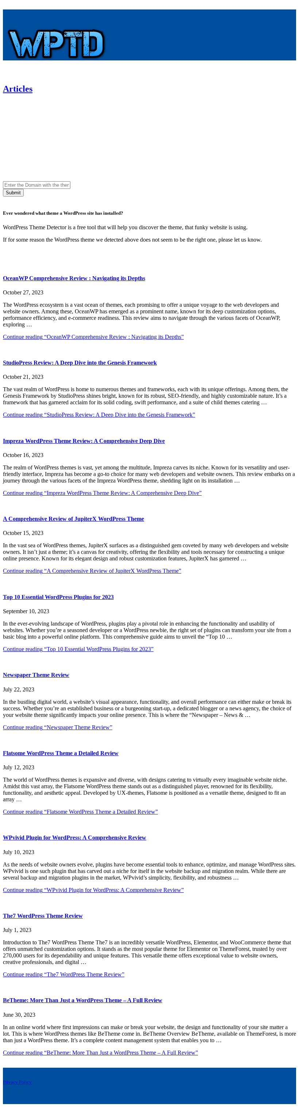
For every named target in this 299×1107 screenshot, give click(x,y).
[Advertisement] (149, 124)
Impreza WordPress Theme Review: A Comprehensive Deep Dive (84, 441)
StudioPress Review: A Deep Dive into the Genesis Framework (80, 363)
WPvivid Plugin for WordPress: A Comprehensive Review (74, 837)
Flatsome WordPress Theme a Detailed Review (61, 753)
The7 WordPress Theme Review (43, 916)
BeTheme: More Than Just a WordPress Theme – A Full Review (82, 1000)
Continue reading (93, 337)
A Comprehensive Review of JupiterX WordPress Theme (73, 519)
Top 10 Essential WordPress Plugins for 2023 (58, 597)
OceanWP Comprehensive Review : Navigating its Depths (74, 278)
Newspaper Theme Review (36, 675)
